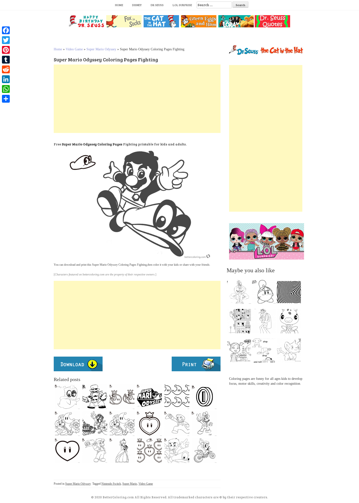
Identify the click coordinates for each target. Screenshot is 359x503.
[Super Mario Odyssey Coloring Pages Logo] (149, 396)
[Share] (6, 99)
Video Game (74, 49)
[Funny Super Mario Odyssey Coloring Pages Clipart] (94, 423)
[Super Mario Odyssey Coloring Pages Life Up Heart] (149, 423)
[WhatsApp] (6, 89)
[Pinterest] (6, 50)
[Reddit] (6, 69)
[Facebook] (6, 30)
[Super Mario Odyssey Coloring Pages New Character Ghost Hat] (67, 396)
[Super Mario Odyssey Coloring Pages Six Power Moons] (176, 396)
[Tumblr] (6, 60)
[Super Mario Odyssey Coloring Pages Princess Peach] (122, 450)
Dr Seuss (157, 5)
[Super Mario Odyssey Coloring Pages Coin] (204, 396)
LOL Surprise (182, 5)
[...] (240, 293)
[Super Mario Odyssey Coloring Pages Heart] (67, 450)
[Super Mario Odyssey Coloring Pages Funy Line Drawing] (122, 423)
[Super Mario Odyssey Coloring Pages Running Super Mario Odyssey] (176, 450)
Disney (137, 5)
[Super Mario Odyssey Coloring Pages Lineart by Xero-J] (176, 423)
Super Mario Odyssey (101, 49)
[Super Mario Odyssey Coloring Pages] (94, 450)
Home (119, 5)
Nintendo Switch (111, 483)
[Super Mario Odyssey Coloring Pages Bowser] (94, 396)
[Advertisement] (137, 99)
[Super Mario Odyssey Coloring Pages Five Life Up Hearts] (149, 450)
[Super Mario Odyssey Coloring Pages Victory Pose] (204, 423)
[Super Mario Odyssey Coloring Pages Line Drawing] (67, 423)
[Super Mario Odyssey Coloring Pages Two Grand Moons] (122, 396)
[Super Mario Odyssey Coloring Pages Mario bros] (204, 450)
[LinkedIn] (6, 79)
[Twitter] (6, 40)
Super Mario (129, 483)
